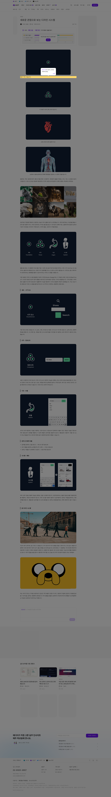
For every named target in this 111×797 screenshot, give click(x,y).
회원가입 (44, 69)
